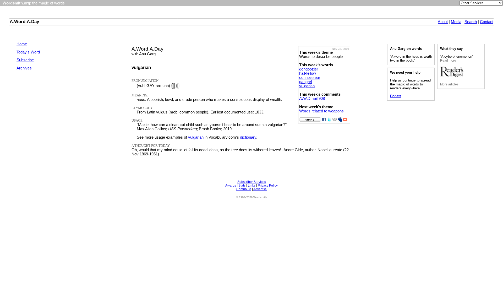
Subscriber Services (251, 182)
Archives (24, 68)
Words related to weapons (321, 111)
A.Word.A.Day (24, 21)
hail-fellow (307, 73)
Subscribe (25, 60)
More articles (449, 84)
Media (456, 22)
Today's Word (28, 52)
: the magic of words (34, 3)
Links (251, 185)
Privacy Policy (268, 185)
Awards (230, 185)
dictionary (248, 137)
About (443, 22)
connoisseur (309, 77)
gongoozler (308, 69)
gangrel (305, 82)
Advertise (260, 189)
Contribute (243, 189)
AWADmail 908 (312, 98)
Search (470, 22)
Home (22, 44)
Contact (486, 22)
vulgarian (307, 86)
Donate (395, 96)
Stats (241, 185)
